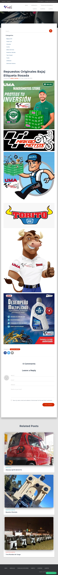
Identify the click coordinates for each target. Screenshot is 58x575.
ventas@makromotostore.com (50, 1)
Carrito (35, 8)
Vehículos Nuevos (10, 63)
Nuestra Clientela (11, 512)
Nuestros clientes (10, 52)
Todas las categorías (46, 5)
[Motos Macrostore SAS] (7, 7)
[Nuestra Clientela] (29, 491)
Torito (7, 58)
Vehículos (34, 5)
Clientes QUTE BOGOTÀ (14, 470)
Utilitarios (8, 60)
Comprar (42, 8)
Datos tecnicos (10, 49)
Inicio (26, 5)
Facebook (4, 1)
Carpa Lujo (9, 41)
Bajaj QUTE (9, 38)
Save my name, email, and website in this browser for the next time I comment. (32, 400)
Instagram (9, 1)
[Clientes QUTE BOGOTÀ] (29, 448)
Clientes (51, 8)
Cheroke (8, 44)
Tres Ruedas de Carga (13, 554)
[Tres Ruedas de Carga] (29, 533)
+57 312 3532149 (40, 1)
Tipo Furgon (9, 55)
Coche (8, 47)
